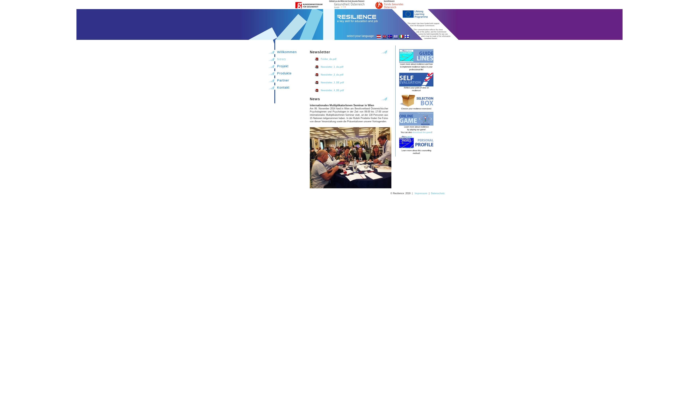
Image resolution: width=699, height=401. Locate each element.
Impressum (421, 193)
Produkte (284, 73)
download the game (422, 132)
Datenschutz (438, 193)
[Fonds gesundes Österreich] (349, 8)
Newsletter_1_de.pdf (332, 66)
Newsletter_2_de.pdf (332, 74)
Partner (283, 80)
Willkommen (287, 52)
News (281, 59)
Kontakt (283, 87)
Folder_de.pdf (328, 59)
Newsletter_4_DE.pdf (332, 90)
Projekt (283, 66)
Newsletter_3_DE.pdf (332, 82)
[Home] (357, 22)
